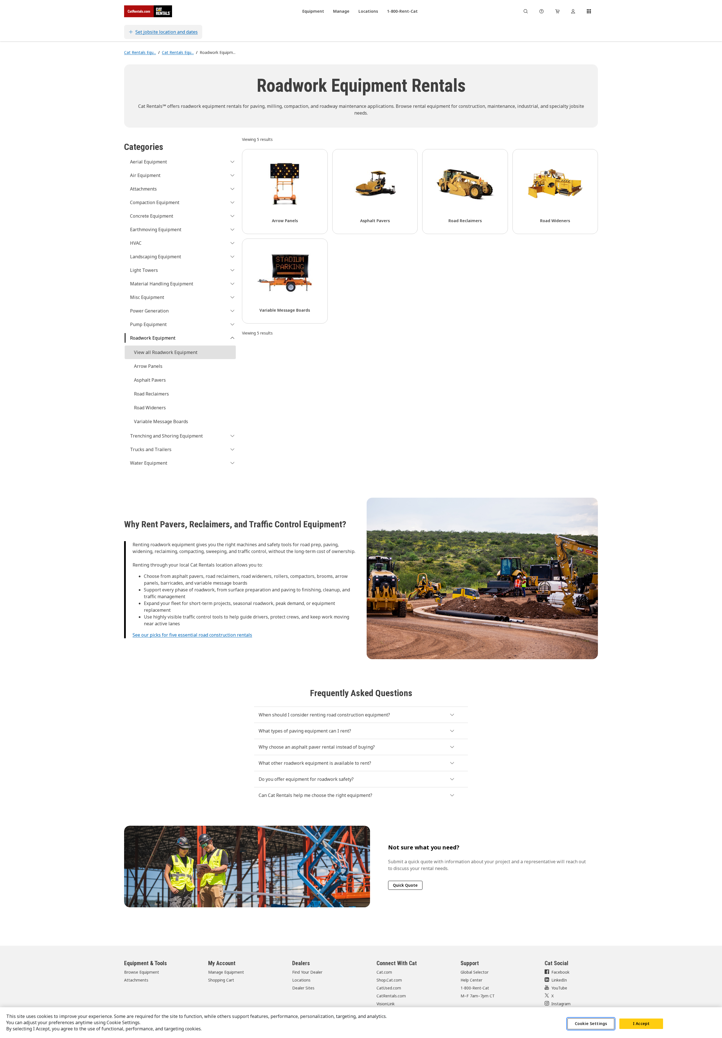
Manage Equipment (226, 972)
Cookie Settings (591, 1023)
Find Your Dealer (307, 972)
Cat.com (384, 972)
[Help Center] (541, 11)
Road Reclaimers (151, 394)
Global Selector (474, 972)
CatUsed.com (389, 988)
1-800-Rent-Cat (475, 988)
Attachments (136, 980)
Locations (301, 980)
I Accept (641, 1023)
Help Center (471, 980)
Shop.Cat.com (389, 980)
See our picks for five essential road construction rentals (192, 635)
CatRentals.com (391, 995)
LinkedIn (559, 980)
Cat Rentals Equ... (140, 52)
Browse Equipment (141, 972)
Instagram (561, 1003)
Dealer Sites (303, 988)
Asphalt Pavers (150, 380)
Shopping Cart (221, 980)
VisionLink (386, 1003)
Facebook (560, 972)
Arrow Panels (148, 366)
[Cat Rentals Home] (148, 11)
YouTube (559, 988)
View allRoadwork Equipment (165, 352)
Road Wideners (150, 408)
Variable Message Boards (161, 421)
